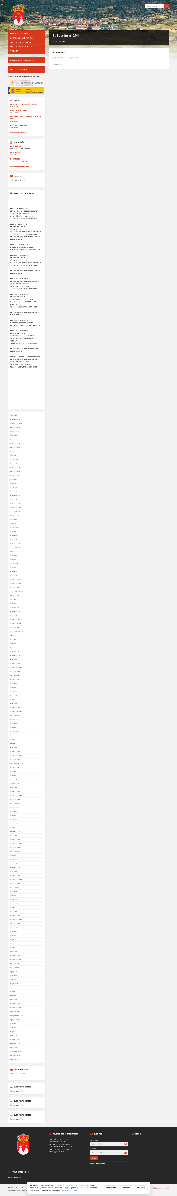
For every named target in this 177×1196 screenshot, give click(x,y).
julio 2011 (13, 976)
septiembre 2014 (16, 851)
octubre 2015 (15, 799)
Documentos (63, 41)
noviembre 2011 (16, 959)
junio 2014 (13, 855)
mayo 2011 (14, 983)
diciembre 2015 (15, 791)
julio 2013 (13, 891)
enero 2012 (14, 952)
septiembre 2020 (16, 591)
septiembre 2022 (16, 511)
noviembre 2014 (16, 843)
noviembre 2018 (16, 667)
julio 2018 (13, 683)
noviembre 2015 (16, 795)
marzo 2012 (14, 947)
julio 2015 (13, 811)
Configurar (140, 1188)
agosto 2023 (14, 475)
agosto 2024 (14, 451)
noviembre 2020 (16, 583)
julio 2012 (13, 931)
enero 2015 (14, 835)
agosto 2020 (14, 595)
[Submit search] (166, 6)
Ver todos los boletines (19, 166)
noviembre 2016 (16, 755)
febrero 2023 (15, 495)
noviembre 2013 (16, 879)
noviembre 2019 (16, 623)
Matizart (18, 1190)
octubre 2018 (15, 671)
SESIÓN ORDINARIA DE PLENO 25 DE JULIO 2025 (25, 118)
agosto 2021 (14, 551)
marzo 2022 (14, 531)
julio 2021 (13, 555)
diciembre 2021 (15, 543)
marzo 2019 (14, 651)
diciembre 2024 (15, 443)
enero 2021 (14, 575)
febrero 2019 (15, 655)
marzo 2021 (14, 567)
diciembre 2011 (15, 955)
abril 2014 (13, 863)
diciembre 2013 (15, 875)
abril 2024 (13, 463)
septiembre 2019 (16, 631)
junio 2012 (13, 935)
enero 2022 (14, 539)
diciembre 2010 (15, 1003)
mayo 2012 (14, 939)
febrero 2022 (15, 535)
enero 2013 (14, 911)
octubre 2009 (15, 1060)
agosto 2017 (14, 719)
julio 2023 (13, 479)
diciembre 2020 (15, 579)
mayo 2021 (14, 563)
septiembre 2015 (16, 803)
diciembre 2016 (15, 751)
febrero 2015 (15, 831)
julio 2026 (13, 415)
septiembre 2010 (16, 1016)
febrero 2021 (15, 571)
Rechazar (126, 1188)
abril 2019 (13, 647)
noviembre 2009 (16, 1056)
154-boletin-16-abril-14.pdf (64, 58)
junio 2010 (13, 1027)
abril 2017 (13, 735)
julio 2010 (13, 1023)
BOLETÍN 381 (15, 153)
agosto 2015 (14, 807)
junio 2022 (13, 523)
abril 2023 (13, 491)
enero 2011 (14, 999)
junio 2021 (13, 559)
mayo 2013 (14, 899)
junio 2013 (13, 895)
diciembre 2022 (15, 503)
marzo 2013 (14, 907)
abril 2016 (13, 779)
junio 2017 (13, 727)
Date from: (94, 1140)
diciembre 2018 (15, 663)
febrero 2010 (15, 1044)
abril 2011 (13, 987)
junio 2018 (13, 687)
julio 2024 (13, 455)
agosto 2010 (14, 1020)
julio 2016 (13, 771)
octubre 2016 (15, 759)
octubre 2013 (15, 883)
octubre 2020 (15, 587)
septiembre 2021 (16, 547)
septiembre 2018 (16, 675)
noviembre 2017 (16, 711)
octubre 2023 (15, 471)
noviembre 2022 (16, 507)
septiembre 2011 (16, 967)
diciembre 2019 (15, 619)
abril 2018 (13, 695)
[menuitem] (26, 34)
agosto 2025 (14, 431)
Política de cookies (69, 1190)
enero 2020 (14, 615)
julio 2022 (13, 519)
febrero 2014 (15, 867)
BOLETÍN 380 (15, 159)
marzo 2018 (14, 699)
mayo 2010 (14, 1032)
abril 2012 (13, 943)
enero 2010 (14, 1047)
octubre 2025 (15, 427)
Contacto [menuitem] (166, 1188)
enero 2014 (14, 871)
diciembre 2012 (15, 915)
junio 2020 (13, 603)
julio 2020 (13, 599)
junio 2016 (13, 775)
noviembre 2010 (16, 1007)
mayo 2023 (14, 487)
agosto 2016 (14, 767)
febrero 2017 (15, 743)
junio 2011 (13, 979)
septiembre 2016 (16, 763)
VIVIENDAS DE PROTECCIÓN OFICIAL (23, 104)
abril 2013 (13, 903)
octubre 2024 (15, 447)
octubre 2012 (15, 923)
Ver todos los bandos (18, 132)
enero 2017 (14, 747)
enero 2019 (14, 659)
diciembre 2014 (15, 839)
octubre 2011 (15, 963)
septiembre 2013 (16, 887)
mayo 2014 (14, 859)
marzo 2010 (14, 1040)
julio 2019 (13, 639)
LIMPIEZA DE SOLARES (18, 110)
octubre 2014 (15, 847)
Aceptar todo (111, 1188)
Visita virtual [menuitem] (156, 1188)
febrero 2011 (15, 996)
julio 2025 (13, 435)
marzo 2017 (14, 739)
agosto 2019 (14, 635)
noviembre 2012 (16, 919)
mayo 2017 (14, 731)
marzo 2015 (14, 827)
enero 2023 (14, 499)
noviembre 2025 (16, 423)
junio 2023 (13, 483)
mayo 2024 (14, 459)
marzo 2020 (14, 607)
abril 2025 (13, 439)
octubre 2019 (15, 627)
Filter (94, 1158)
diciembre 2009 (15, 1052)
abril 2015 (13, 823)
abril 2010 (13, 1036)
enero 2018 (14, 703)
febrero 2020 (15, 611)
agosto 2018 (14, 679)
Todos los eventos (97, 1164)
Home (55, 41)
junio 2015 (13, 815)
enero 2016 (14, 787)
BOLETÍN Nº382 (16, 146)
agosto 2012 (14, 927)
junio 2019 (13, 643)
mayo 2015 (14, 819)
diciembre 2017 (15, 707)
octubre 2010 (15, 1012)
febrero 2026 (15, 419)
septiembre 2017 (16, 715)
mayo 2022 (14, 527)
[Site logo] (19, 25)
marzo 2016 (14, 783)
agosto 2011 (14, 972)
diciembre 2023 (15, 467)
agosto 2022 (14, 515)
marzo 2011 (14, 992)
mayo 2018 (14, 691)
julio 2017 (13, 723)
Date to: (93, 1149)
